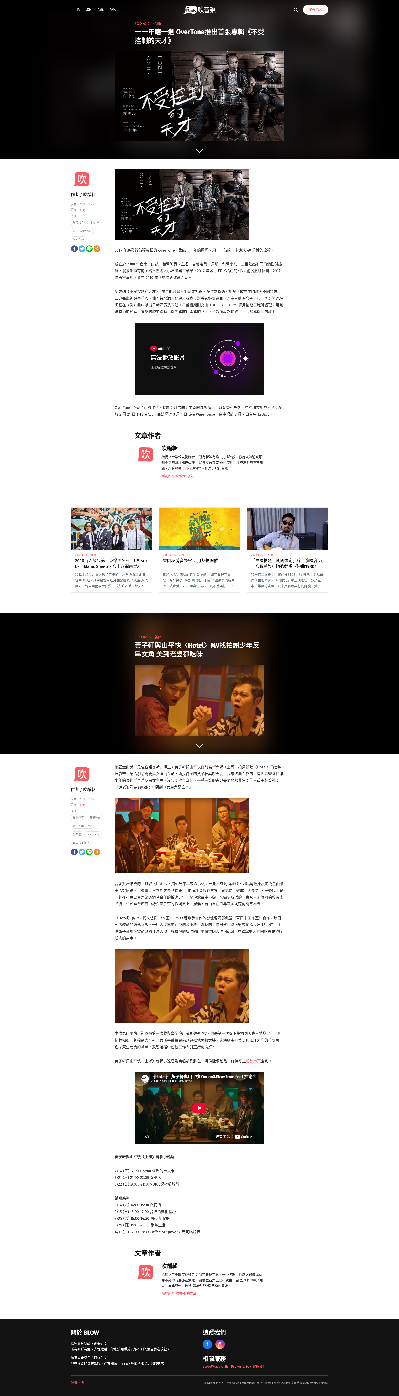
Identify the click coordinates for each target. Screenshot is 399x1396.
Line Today (93, 834)
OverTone (78, 239)
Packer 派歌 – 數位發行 (248, 1366)
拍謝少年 (78, 817)
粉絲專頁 (253, 1061)
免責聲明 (77, 1383)
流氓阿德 (94, 817)
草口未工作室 (81, 842)
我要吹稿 (315, 9)
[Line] (89, 248)
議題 (89, 10)
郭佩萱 (77, 834)
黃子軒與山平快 (82, 825)
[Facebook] (74, 248)
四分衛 (95, 222)
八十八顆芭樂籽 (82, 230)
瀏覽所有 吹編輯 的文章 (178, 476)
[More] (97, 248)
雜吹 (113, 10)
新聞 (101, 10)
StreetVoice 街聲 (215, 1366)
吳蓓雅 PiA (79, 222)
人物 (76, 10)
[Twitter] (82, 248)
